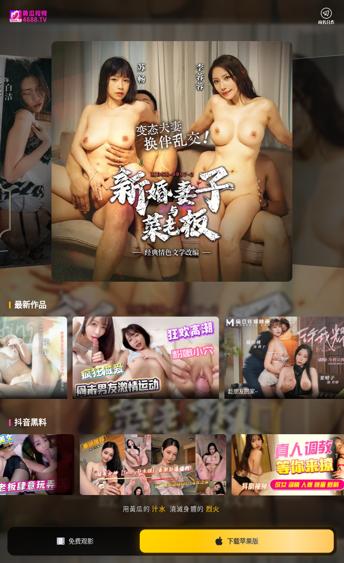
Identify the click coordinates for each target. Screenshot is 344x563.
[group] (220, 358)
